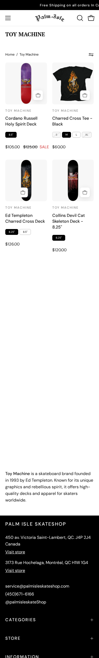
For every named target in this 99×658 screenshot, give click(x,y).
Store (13, 638)
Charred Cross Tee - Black (72, 121)
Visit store (15, 552)
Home (10, 54)
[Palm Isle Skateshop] (49, 18)
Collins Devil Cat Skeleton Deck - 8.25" (68, 221)
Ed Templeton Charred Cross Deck (25, 218)
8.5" (11, 134)
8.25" (12, 232)
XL (86, 134)
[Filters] (91, 54)
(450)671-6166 (19, 594)
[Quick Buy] (85, 95)
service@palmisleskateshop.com (37, 586)
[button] (79, 18)
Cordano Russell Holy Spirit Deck (21, 121)
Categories (20, 620)
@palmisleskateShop (25, 602)
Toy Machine (18, 111)
